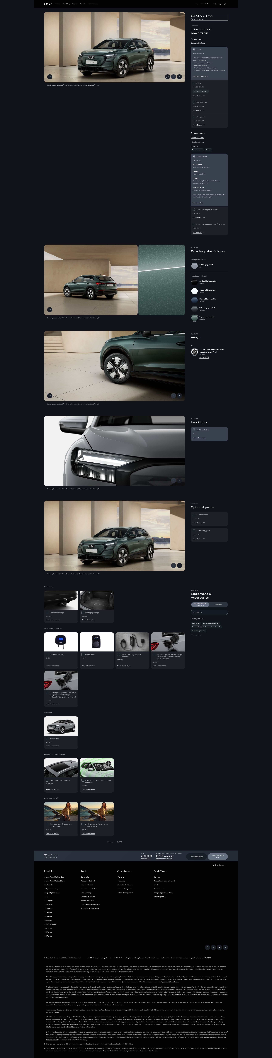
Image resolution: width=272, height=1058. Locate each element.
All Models (48, 885)
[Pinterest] (225, 947)
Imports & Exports (124, 889)
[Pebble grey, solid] (194, 265)
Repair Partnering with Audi (164, 881)
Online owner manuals (179, 958)
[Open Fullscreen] (167, 76)
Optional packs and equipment (200, 604)
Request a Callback (88, 881)
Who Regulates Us (152, 958)
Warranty (121, 877)
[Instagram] (213, 947)
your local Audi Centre (170, 982)
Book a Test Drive (87, 900)
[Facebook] (207, 947)
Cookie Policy (118, 958)
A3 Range (48, 912)
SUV (46, 897)
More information (199, 438)
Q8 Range (48, 936)
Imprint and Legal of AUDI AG (200, 958)
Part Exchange (86, 893)
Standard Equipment (200, 76)
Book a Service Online (89, 889)
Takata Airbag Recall (125, 893)
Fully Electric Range (52, 889)
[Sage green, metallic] (194, 317)
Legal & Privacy (92, 958)
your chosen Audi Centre (124, 972)
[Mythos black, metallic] (194, 282)
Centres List (165, 958)
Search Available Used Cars (54, 881)
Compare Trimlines (198, 43)
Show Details (197, 96)
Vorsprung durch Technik (163, 893)
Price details (145, 858)
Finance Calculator (88, 897)
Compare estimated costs (90, 904)
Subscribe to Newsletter (90, 908)
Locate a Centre (87, 885)
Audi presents (159, 889)
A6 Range (48, 920)
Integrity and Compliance (134, 958)
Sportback (48, 904)
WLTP (156, 885)
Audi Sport (48, 900)
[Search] (215, 3)
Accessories (218, 604)
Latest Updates (159, 897)
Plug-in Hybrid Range (52, 893)
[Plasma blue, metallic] (194, 300)
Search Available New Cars (54, 877)
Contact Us (85, 877)
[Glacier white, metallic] (194, 291)
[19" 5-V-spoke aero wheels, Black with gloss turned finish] (194, 352)
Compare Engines (197, 137)
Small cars (48, 908)
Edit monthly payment (164, 858)
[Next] (179, 76)
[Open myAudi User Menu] (225, 3)
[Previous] (173, 76)
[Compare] (49, 76)
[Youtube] (219, 947)
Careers (157, 877)
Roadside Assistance (125, 885)
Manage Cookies (106, 958)
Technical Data (198, 203)
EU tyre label (204, 357)
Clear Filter (197, 635)
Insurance (121, 881)
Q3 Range (48, 928)
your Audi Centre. (61, 997)
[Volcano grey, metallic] (194, 309)
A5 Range (48, 916)
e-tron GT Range (51, 924)
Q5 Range (48, 932)
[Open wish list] (220, 3)
